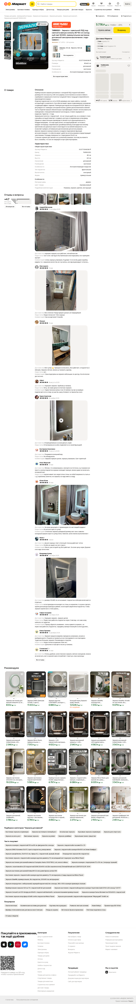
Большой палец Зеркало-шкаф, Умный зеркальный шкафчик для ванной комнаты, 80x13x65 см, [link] (78, 701)
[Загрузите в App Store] (4, 947)
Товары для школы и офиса (47, 975)
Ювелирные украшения (46, 991)
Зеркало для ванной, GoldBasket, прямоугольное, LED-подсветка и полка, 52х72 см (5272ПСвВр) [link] (14, 816)
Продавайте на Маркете (76, 975)
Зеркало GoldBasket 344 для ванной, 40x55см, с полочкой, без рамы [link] (120, 816)
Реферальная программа (114, 940)
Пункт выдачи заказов (113, 946)
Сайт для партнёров (75, 981)
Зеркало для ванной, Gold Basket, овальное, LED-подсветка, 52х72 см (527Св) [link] (121, 779)
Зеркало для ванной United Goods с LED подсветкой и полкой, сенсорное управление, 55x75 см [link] (120, 741)
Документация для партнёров (78, 978)
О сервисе (71, 946)
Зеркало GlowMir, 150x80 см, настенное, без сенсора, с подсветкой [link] (121, 701)
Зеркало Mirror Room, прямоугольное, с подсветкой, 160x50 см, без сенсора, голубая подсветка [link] (35, 741)
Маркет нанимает (111, 949)
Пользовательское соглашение (27, 1000)
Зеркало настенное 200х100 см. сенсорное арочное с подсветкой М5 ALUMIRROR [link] (14, 779)
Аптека (40, 959)
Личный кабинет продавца (77, 972)
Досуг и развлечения (45, 936)
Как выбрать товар (74, 936)
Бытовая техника (43, 943)
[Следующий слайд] (45, 45)
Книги (40, 972)
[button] (61, 25)
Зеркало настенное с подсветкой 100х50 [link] (34, 779)
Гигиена (40, 946)
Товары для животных (45, 981)
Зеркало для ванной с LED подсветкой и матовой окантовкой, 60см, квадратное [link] (98, 741)
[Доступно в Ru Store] (25, 947)
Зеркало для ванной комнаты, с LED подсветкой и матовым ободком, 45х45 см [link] (78, 741)
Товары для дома (43, 956)
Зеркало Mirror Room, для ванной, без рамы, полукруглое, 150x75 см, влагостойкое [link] (100, 779)
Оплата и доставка (74, 940)
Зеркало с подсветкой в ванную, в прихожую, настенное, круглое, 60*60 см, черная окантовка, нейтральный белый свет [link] (78, 779)
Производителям (111, 943)
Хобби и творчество (45, 965)
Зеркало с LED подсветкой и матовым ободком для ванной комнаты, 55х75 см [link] (57, 741)
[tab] (10, 9)
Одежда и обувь (43, 952)
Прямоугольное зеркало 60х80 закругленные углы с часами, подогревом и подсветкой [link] (57, 779)
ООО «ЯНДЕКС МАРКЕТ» (124, 998)
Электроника (42, 949)
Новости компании (111, 936)
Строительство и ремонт (46, 984)
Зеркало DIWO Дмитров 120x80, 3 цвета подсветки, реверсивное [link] (36, 701)
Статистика (9, 1000)
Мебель (40, 940)
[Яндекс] (130, 1001)
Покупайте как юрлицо (76, 943)
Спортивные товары (45, 978)
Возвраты (71, 949)
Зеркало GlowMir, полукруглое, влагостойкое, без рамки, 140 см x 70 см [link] (98, 701)
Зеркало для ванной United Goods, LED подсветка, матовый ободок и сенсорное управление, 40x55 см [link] (14, 741)
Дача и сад (41, 968)
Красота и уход (43, 962)
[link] (17, 832)
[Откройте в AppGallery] (18, 947)
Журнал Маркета (74, 952)
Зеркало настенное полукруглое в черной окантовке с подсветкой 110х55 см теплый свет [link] (57, 816)
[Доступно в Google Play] (11, 947)
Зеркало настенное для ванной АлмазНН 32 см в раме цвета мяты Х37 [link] (14, 701)
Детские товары (43, 988)
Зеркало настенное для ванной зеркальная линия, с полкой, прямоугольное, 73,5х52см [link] (78, 816)
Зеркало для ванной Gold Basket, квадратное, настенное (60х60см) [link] (99, 816)
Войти (127, 4)
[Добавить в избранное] (21, 674)
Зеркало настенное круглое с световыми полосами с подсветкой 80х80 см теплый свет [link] (35, 816)
